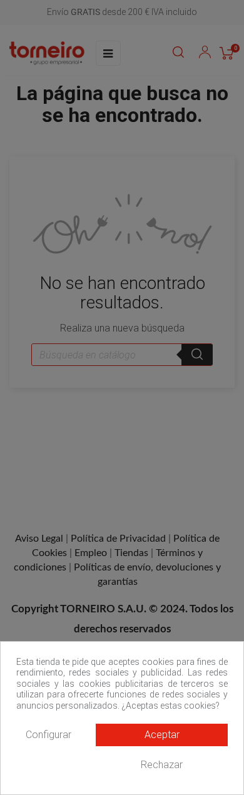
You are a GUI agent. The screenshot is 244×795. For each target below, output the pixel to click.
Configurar (48, 735)
